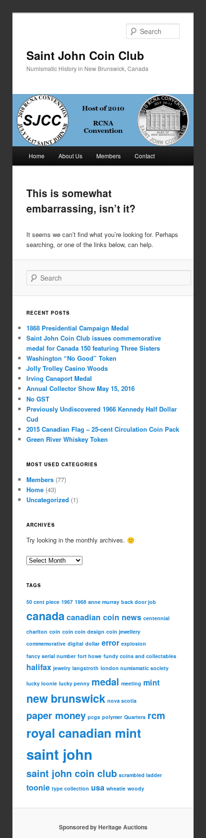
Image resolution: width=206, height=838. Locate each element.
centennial (156, 618)
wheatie (116, 788)
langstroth (85, 668)
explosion (133, 643)
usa (97, 787)
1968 (80, 601)
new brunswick (65, 698)
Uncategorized (47, 499)
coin (54, 631)
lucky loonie (41, 683)
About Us (70, 156)
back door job (138, 601)
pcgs (94, 716)
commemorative (46, 643)
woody (135, 788)
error (110, 642)
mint (151, 682)
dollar (92, 643)
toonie (38, 787)
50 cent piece (42, 601)
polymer (112, 716)
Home (37, 156)
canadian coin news (104, 617)
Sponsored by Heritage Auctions (103, 827)
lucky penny (74, 683)
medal (105, 681)
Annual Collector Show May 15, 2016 (80, 388)
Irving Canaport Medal (59, 378)
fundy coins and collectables (139, 656)
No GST (37, 398)
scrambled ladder (140, 775)
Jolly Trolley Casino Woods (67, 368)
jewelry (61, 668)
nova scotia (122, 700)
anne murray (103, 601)
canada (45, 616)
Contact (145, 156)
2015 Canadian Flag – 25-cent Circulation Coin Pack (102, 429)
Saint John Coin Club (85, 55)
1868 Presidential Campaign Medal (77, 327)
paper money (56, 715)
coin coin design (83, 631)
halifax (38, 667)
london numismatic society (135, 668)
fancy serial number (51, 656)
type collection (70, 788)
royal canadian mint (83, 733)
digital (75, 643)
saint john (59, 754)
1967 (67, 601)
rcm (156, 715)
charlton (36, 631)
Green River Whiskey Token (67, 439)
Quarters (135, 716)
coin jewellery (123, 631)
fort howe (90, 656)
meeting (131, 683)
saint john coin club (71, 773)
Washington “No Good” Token (71, 358)
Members (108, 156)
